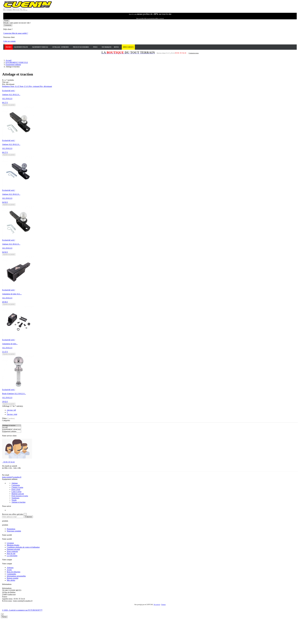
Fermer (4, 617)
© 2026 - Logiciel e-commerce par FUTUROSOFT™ (22, 610)
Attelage (14, 483)
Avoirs (9, 570)
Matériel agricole (17, 494)
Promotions (11, 529)
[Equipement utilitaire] (11, 432)
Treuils (14, 500)
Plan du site (11, 554)
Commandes (11, 574)
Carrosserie (15, 485)
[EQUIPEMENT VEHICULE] (11, 430)
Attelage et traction (18, 502)
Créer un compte (9, 41)
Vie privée (157, 604)
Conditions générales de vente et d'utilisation (23, 547)
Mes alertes (11, 580)
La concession (12, 556)
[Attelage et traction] (11, 426)
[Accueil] (11, 428)
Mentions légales (13, 545)
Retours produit (12, 578)
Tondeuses (15, 498)
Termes (163, 604)
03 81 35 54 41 (8, 462)
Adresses (10, 568)
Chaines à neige (17, 487)
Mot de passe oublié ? (20, 33)
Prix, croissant (34, 86)
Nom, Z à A (24, 86)
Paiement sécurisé (13, 549)
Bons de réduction (13, 572)
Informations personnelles (16, 576)
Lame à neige (16, 492)
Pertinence (6, 86)
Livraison (10, 543)
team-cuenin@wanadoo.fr (11, 477)
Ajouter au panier (9, 105)
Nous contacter (12, 551)
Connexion (7, 33)
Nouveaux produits (14, 531)
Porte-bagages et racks (19, 496)
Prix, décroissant (46, 86)
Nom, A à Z (15, 86)
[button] (22, 47)
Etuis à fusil (15, 489)
